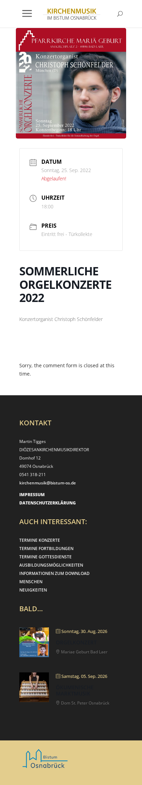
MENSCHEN (30, 582)
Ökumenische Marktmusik (74, 690)
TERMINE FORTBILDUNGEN (46, 548)
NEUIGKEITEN (33, 590)
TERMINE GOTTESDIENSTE (45, 557)
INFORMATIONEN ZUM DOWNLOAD (54, 573)
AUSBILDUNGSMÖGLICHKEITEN (51, 565)
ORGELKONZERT (76, 642)
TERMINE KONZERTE (39, 540)
